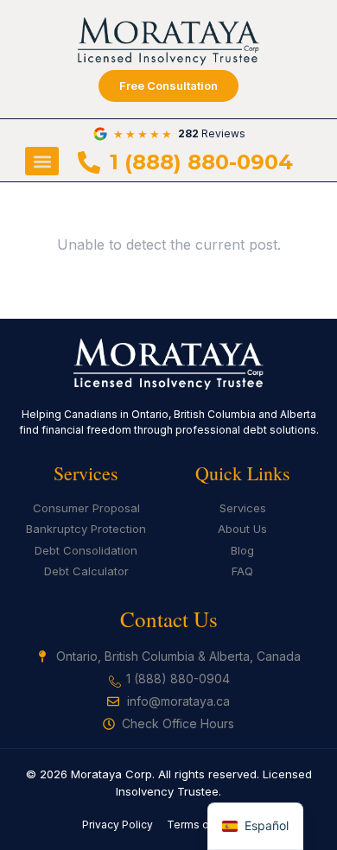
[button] (42, 161)
